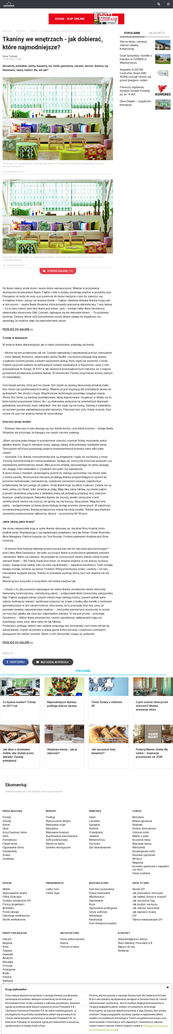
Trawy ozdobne (141, 873)
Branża (64, 943)
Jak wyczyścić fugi (143, 900)
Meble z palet (140, 836)
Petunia (7, 977)
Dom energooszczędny (103, 923)
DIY (134, 915)
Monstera (138, 817)
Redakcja (123, 950)
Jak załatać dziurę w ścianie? (149, 896)
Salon (92, 817)
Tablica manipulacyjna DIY (147, 919)
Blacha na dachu (55, 843)
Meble (6, 889)
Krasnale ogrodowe (143, 855)
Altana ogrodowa (142, 821)
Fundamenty (10, 851)
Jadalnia (94, 836)
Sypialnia (94, 824)
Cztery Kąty (53, 893)
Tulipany (7, 950)
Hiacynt (7, 939)
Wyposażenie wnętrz (15, 893)
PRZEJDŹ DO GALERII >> (18, 329)
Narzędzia (52, 828)
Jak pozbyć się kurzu (144, 904)
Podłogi (50, 817)
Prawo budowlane (99, 893)
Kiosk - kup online (69, 18)
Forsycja (8, 965)
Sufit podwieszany (57, 839)
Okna (5, 828)
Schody (7, 821)
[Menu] (168, 4)
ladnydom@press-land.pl (132, 939)
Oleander (8, 954)
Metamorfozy (97, 839)
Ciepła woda (10, 843)
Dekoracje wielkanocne (16, 915)
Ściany (6, 855)
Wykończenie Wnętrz (58, 821)
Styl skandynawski (100, 847)
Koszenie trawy (141, 839)
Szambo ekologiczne (58, 847)
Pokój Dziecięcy (12, 896)
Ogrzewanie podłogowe (103, 908)
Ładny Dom (52, 889)
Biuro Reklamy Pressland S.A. (135, 943)
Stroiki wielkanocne (14, 919)
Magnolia (137, 862)
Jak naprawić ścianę (144, 912)
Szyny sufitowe (98, 912)
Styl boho (94, 843)
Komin (6, 824)
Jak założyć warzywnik (145, 908)
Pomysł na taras (69, 946)
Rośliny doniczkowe (144, 828)
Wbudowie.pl (96, 896)
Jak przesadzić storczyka (147, 893)
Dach (5, 836)
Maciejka (8, 962)
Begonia (7, 943)
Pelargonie (9, 969)
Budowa (7, 30)
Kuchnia (93, 828)
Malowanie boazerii (57, 832)
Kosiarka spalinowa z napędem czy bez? (150, 868)
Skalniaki (137, 824)
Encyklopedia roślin (143, 851)
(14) (60, 271)
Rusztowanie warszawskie (62, 836)
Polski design (11, 912)
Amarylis (8, 958)
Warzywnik (138, 847)
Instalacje (8, 858)
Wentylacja (95, 915)
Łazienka (94, 821)
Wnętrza (20, 30)
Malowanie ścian (55, 824)
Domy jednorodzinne (72, 939)
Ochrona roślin (140, 832)
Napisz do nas (126, 946)
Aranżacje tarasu (142, 843)
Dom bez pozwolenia (101, 889)
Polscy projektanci (13, 904)
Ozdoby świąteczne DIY (17, 900)
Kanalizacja (95, 919)
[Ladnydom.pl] (9, 4)
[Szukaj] (159, 4)
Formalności (10, 839)
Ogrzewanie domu (13, 847)
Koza (92, 904)
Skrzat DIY (138, 889)
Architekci (8, 908)
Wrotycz (137, 858)
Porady (7, 817)
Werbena (8, 980)
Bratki (6, 973)
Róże (6, 946)
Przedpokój (96, 832)
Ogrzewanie (96, 900)
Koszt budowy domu (15, 832)
